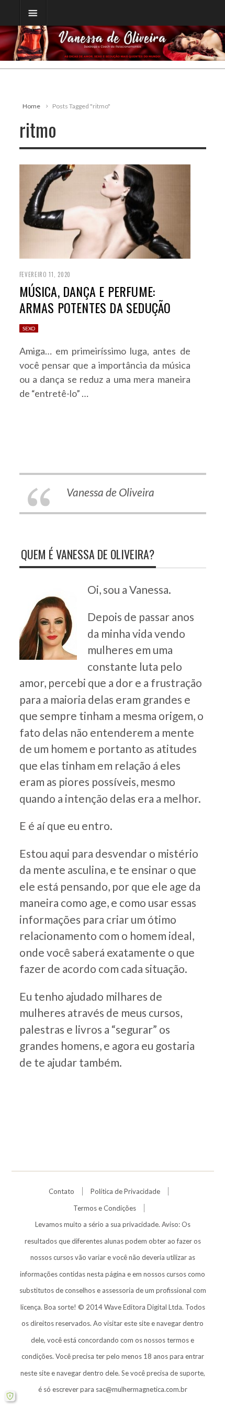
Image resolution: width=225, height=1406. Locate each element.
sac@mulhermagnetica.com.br (141, 1389)
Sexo (28, 328)
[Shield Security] (10, 1396)
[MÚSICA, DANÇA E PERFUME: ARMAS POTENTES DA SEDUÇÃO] (104, 210)
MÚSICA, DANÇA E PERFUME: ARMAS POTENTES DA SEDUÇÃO (95, 299)
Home (31, 106)
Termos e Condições (104, 1208)
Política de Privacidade (125, 1191)
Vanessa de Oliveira (110, 492)
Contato (61, 1191)
